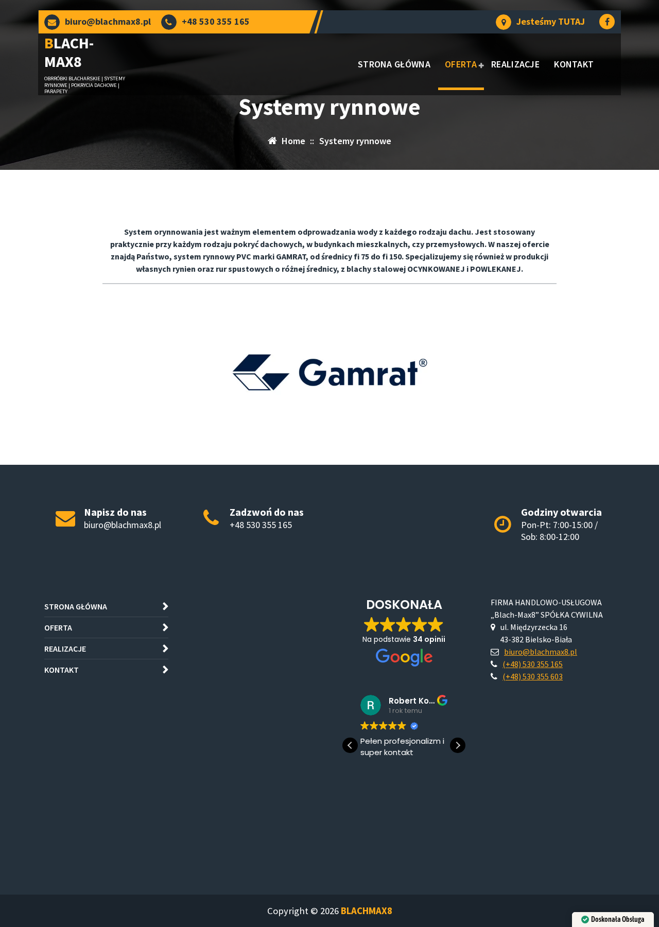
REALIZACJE (515, 64)
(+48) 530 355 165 (532, 664)
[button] (457, 745)
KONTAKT (574, 64)
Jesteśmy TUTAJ (550, 21)
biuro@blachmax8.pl (108, 21)
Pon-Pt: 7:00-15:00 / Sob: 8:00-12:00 (559, 531)
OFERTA (461, 64)
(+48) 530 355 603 (532, 676)
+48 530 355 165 (216, 21)
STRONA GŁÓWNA (394, 64)
